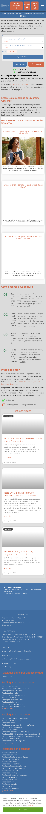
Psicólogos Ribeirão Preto (11, 764)
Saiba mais (31, 805)
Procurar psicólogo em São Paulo (14, 618)
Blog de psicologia (8, 620)
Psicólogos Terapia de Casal (12, 691)
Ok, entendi (23, 810)
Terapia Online (7, 676)
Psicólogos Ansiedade (10, 686)
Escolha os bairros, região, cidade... (15, 39)
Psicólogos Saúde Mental (11, 702)
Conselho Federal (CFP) (10, 642)
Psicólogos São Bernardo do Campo (15, 757)
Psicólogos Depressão (10, 693)
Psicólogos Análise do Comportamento (16, 718)
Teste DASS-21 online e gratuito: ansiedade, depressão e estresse (20, 494)
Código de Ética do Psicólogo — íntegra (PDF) (18, 634)
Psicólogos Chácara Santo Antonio (14, 775)
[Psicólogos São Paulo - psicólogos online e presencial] (23, 602)
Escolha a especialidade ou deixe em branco (18, 45)
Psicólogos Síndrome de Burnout (13, 704)
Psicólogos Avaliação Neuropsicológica (16, 688)
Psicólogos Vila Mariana (10, 789)
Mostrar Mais (8, 709)
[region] (23, 804)
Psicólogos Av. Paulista (10, 771)
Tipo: (3, 36)
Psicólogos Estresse (9, 697)
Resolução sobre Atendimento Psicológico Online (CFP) (21, 637)
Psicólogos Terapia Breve (11, 738)
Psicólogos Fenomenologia (11, 720)
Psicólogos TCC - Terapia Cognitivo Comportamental (21, 734)
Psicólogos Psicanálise (10, 729)
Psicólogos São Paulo (9, 753)
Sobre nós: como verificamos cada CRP (16, 623)
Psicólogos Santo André (10, 759)
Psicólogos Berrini (8, 786)
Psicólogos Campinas (9, 755)
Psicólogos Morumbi (9, 784)
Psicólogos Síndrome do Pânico (13, 706)
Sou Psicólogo (7, 667)
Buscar (37, 64)
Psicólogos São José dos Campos (14, 766)
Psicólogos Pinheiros (9, 777)
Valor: (4, 52)
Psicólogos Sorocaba (9, 762)
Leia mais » (7, 457)
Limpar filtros (19, 64)
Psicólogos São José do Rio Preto (14, 768)
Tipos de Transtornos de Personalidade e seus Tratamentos (23, 440)
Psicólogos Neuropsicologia (12, 727)
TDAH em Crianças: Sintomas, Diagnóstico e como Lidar (18, 553)
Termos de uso (7, 625)
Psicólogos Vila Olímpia (10, 773)
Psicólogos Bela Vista (9, 780)
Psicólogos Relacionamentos (12, 700)
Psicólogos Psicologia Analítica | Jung (15, 732)
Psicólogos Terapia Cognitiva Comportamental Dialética (22, 736)
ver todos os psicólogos (19, 84)
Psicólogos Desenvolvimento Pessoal (15, 695)
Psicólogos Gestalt (8, 723)
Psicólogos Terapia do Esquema (13, 741)
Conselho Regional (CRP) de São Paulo (16, 639)
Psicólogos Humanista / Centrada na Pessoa (18, 725)
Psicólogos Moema (9, 782)
